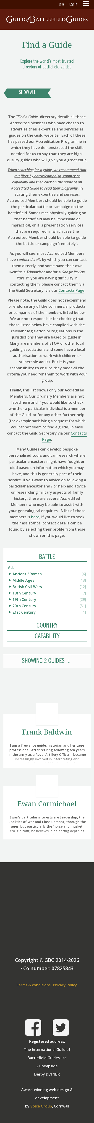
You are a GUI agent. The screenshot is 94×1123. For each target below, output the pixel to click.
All (11, 567)
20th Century (24, 605)
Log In (73, 4)
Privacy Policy (65, 985)
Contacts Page (71, 290)
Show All (27, 93)
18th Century (24, 593)
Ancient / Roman (27, 573)
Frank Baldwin (47, 732)
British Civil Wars (27, 586)
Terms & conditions (33, 985)
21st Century (24, 612)
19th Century (24, 599)
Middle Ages (23, 580)
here (35, 516)
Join (61, 4)
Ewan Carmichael (47, 803)
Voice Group (41, 1106)
